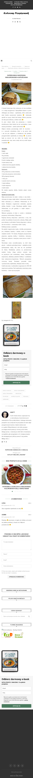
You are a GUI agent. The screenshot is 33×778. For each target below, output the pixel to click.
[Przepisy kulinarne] (19, 632)
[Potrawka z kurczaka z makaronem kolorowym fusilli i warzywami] (16, 474)
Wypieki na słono (15, 396)
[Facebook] (10, 765)
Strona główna (8, 1)
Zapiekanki (6, 399)
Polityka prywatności (16, 4)
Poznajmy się (9, 3)
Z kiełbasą (25, 396)
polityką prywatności (11, 378)
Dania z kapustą (7, 390)
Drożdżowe (18, 393)
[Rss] (19, 7)
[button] (3, 478)
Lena (4, 503)
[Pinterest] (17, 7)
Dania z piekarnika (8, 393)
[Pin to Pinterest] (24, 406)
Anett (12, 412)
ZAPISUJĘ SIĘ (16, 382)
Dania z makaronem (19, 390)
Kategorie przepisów (16, 66)
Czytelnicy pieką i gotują (21, 1)
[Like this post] (19, 406)
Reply (29, 503)
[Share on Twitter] (22, 406)
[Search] (31, 60)
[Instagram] (15, 7)
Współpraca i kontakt (20, 3)
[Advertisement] (16, 40)
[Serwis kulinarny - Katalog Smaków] (12, 630)
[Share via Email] (26, 406)
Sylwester (5, 396)
